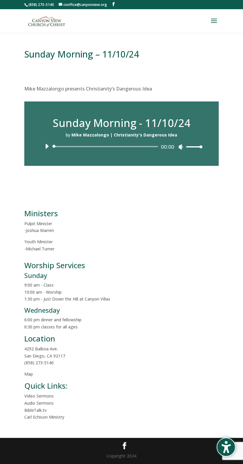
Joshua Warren (40, 230)
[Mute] (180, 147)
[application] (121, 147)
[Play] (47, 146)
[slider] (192, 147)
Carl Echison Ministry (44, 417)
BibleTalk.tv (35, 410)
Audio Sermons (39, 403)
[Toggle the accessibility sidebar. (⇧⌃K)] (226, 447)
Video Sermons (39, 396)
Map (28, 374)
